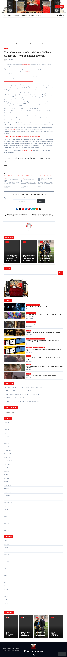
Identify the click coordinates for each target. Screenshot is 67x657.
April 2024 (6, 520)
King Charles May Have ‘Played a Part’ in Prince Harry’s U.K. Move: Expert (46, 258)
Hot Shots (6, 561)
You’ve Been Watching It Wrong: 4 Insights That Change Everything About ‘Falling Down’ (44, 367)
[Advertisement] (33, 29)
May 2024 (6, 516)
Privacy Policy (15, 15)
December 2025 (7, 450)
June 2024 (6, 513)
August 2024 (7, 506)
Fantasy (6, 558)
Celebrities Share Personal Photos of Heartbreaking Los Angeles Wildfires (22, 136)
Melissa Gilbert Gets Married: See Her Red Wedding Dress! (18, 81)
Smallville (6, 596)
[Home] (5, 15)
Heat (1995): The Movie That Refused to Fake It (37, 306)
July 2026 (6, 426)
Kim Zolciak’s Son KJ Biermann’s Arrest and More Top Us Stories (29, 257)
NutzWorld (24, 15)
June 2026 (6, 429)
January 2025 (7, 488)
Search (7, 268)
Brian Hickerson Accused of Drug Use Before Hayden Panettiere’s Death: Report (23, 387)
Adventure (6, 544)
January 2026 (7, 447)
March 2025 (6, 481)
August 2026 (7, 422)
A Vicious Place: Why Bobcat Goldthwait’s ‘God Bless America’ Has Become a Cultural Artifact (42, 341)
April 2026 (6, 436)
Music (5, 575)
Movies (33, 338)
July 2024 (6, 509)
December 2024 (7, 492)
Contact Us (31, 15)
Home (9, 15)
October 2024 (7, 499)
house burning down (27, 150)
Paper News (10, 650)
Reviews (6, 589)
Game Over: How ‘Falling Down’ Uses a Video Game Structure (41, 375)
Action (5, 540)
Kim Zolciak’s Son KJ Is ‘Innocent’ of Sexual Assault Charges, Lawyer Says (21, 401)
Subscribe (38, 15)
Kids (5, 568)
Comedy (6, 551)
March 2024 (6, 523)
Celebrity (6, 547)
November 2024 (7, 495)
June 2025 (6, 471)
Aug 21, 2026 (13, 260)
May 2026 (6, 433)
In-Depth (28, 304)
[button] (63, 15)
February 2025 (7, 485)
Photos (5, 586)
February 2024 (7, 527)
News (6, 48)
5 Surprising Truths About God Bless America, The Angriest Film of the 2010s (43, 350)
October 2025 (7, 457)
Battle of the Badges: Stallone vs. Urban (36, 324)
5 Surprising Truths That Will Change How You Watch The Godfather (43, 332)
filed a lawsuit (11, 129)
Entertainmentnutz (33, 653)
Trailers (6, 603)
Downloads (6, 554)
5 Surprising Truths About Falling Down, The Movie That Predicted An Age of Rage (44, 358)
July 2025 (6, 467)
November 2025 (7, 454)
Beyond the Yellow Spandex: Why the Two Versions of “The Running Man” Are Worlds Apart (44, 315)
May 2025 (6, 474)
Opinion (37, 304)
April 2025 (6, 478)
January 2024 (7, 530)
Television (6, 600)
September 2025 (8, 460)
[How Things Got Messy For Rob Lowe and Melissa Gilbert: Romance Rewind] (46, 181)
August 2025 (7, 464)
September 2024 (8, 502)
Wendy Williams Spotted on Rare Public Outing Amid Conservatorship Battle (22, 397)
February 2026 (7, 443)
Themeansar (17, 650)
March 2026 (6, 440)
